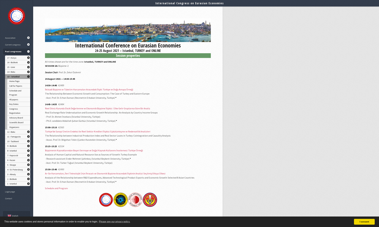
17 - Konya (11, 57)
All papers (13, 99)
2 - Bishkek (12, 179)
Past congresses (13, 51)
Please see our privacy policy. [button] (114, 221)
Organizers (14, 127)
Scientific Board (16, 122)
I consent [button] (364, 221)
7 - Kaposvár (12, 155)
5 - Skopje (11, 165)
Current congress (13, 44)
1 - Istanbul (12, 183)
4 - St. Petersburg (15, 169)
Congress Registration (14, 111)
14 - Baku (11, 72)
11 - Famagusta (14, 136)
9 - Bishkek (12, 146)
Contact (8, 198)
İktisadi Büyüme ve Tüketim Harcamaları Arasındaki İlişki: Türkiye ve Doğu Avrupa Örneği (89, 89)
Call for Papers (15, 86)
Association (10, 38)
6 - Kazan (11, 160)
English (15, 215)
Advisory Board (16, 117)
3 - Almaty (11, 174)
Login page (10, 191)
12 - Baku (11, 132)
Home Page (14, 81)
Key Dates (14, 104)
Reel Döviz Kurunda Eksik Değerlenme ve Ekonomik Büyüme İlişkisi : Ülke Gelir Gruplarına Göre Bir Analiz (97, 108)
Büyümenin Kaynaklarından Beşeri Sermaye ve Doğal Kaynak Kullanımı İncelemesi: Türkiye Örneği (94, 150)
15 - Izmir (11, 67)
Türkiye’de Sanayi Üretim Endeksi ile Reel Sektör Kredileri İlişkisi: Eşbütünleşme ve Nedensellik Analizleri (97, 131)
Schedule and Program (15, 92)
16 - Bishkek (12, 62)
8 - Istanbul (12, 150)
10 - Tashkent (13, 141)
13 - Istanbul (13, 76)
